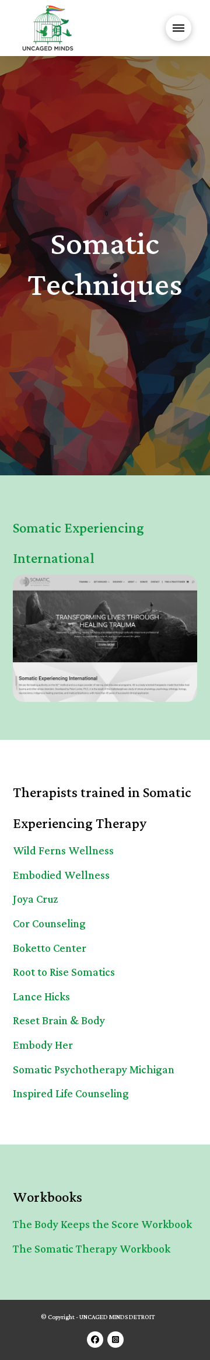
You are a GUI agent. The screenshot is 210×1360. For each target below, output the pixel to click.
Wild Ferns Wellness (63, 851)
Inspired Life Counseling (71, 1094)
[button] (178, 28)
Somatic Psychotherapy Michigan (93, 1070)
